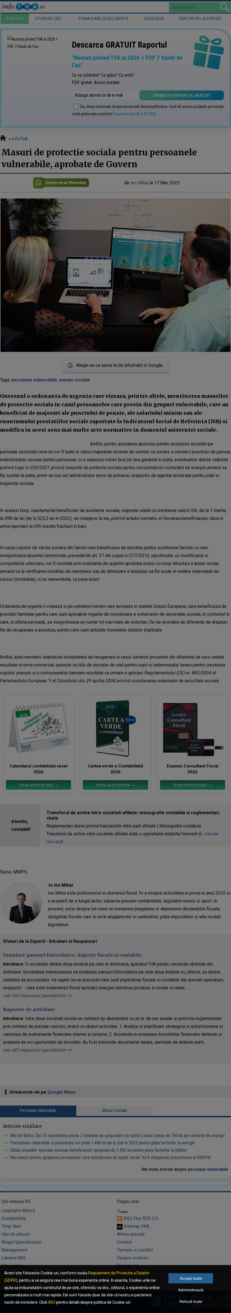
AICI (51, 1302)
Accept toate (191, 1278)
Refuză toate (190, 1301)
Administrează (190, 1290)
